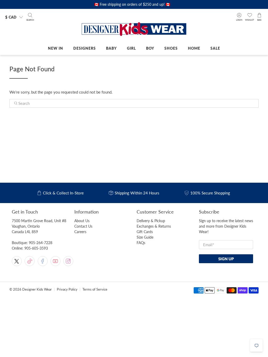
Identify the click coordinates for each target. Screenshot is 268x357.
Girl (131, 48)
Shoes (171, 48)
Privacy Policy (67, 289)
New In (55, 48)
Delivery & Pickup (151, 220)
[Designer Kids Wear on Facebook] (43, 261)
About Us (82, 220)
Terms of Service (94, 289)
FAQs (141, 242)
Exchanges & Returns (154, 226)
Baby (111, 48)
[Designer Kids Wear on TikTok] (30, 261)
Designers (84, 48)
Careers (80, 231)
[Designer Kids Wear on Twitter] (17, 261)
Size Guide (145, 237)
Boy (150, 48)
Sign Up (226, 258)
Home (194, 48)
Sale (215, 48)
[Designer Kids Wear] (134, 29)
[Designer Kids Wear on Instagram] (68, 261)
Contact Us (83, 226)
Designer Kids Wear (37, 289)
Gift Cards (145, 231)
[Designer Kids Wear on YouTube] (55, 261)
